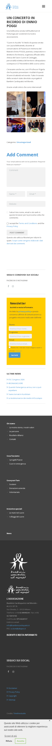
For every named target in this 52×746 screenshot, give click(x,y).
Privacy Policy (12, 226)
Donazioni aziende (17, 488)
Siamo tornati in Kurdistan (19, 394)
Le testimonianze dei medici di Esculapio (25, 398)
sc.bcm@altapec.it (18, 628)
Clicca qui (19, 351)
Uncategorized (24, 142)
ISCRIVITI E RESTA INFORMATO (22, 634)
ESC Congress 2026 (16, 379)
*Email (11, 340)
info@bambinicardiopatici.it (18, 625)
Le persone (14, 431)
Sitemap (11, 700)
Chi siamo (11, 423)
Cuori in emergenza (17, 463)
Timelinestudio (19, 713)
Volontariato (14, 492)
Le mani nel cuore (16, 512)
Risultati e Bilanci (16, 435)
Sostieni (12, 484)
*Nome (12, 324)
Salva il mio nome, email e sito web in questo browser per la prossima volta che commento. (26, 215)
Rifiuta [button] (9, 741)
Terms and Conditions (28, 223)
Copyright (12, 696)
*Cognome (13, 332)
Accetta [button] (20, 741)
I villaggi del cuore (16, 516)
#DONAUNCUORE (15, 383)
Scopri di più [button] (10, 736)
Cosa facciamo (13, 456)
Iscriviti (14, 355)
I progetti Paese (15, 460)
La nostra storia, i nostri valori (21, 427)
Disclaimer (12, 688)
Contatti (12, 439)
